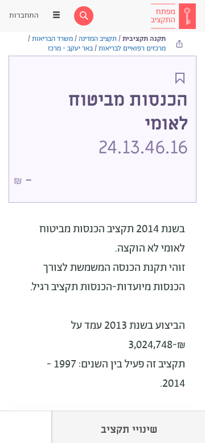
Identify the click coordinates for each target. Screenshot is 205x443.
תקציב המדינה (98, 39)
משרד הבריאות (52, 39)
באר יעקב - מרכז (70, 48)
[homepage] (173, 16)
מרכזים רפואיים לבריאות (132, 48)
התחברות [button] (24, 15)
